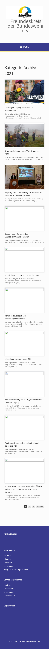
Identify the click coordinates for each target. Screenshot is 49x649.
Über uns (7, 559)
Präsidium (8, 562)
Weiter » (40, 506)
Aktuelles (7, 555)
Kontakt (7, 585)
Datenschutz (9, 595)
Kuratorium (8, 566)
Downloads (9, 588)
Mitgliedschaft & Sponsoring (16, 569)
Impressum (8, 592)
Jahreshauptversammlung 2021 (19, 359)
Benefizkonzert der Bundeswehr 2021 (22, 275)
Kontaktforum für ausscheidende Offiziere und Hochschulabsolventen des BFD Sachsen (23, 489)
